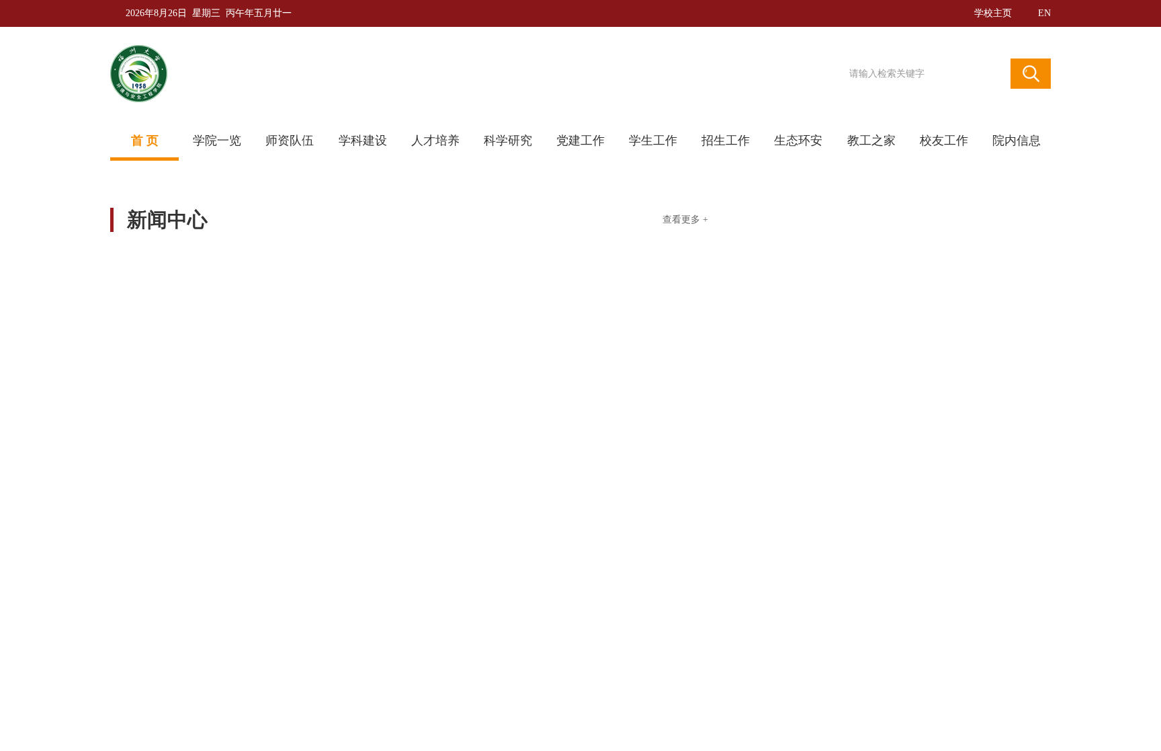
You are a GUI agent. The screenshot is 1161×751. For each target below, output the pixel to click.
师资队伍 (289, 140)
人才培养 (435, 140)
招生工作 (725, 140)
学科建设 (363, 140)
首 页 (145, 140)
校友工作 (944, 140)
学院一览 (217, 140)
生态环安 (798, 140)
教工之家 (871, 140)
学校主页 (993, 13)
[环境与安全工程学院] (362, 73)
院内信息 (1016, 140)
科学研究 (508, 140)
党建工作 (580, 140)
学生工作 (653, 140)
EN (1044, 13)
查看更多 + (685, 220)
